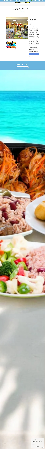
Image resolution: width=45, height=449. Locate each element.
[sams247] (22, 3)
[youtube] (38, 446)
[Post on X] (30, 56)
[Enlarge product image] (17, 28)
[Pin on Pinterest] (31, 56)
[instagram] (37, 446)
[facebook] (36, 446)
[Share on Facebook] (29, 56)
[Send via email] (31, 56)
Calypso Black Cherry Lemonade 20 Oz (33, 21)
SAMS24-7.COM (30, 23)
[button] (32, 56)
